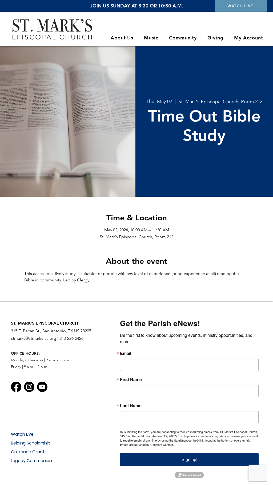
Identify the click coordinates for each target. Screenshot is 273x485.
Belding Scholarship (30, 443)
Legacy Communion (31, 461)
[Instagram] (29, 387)
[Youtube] (42, 387)
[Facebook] (16, 387)
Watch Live (22, 434)
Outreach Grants (29, 452)
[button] (122, 37)
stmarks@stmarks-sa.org (33, 338)
